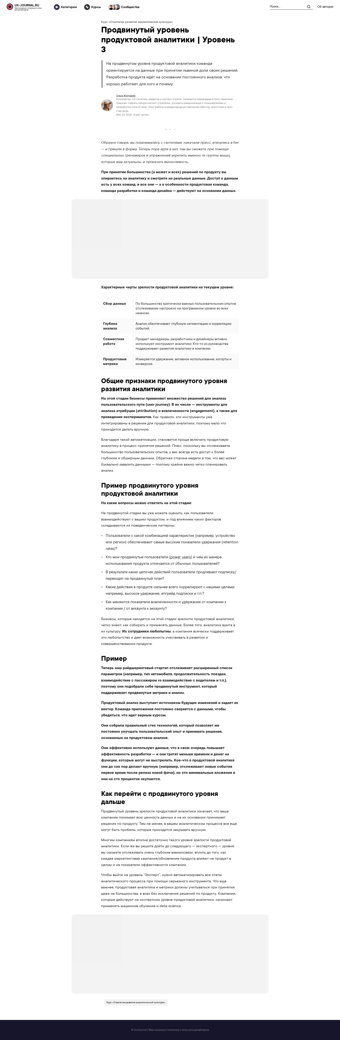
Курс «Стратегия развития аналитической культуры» (137, 21)
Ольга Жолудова (125, 95)
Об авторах (325, 6)
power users (180, 557)
